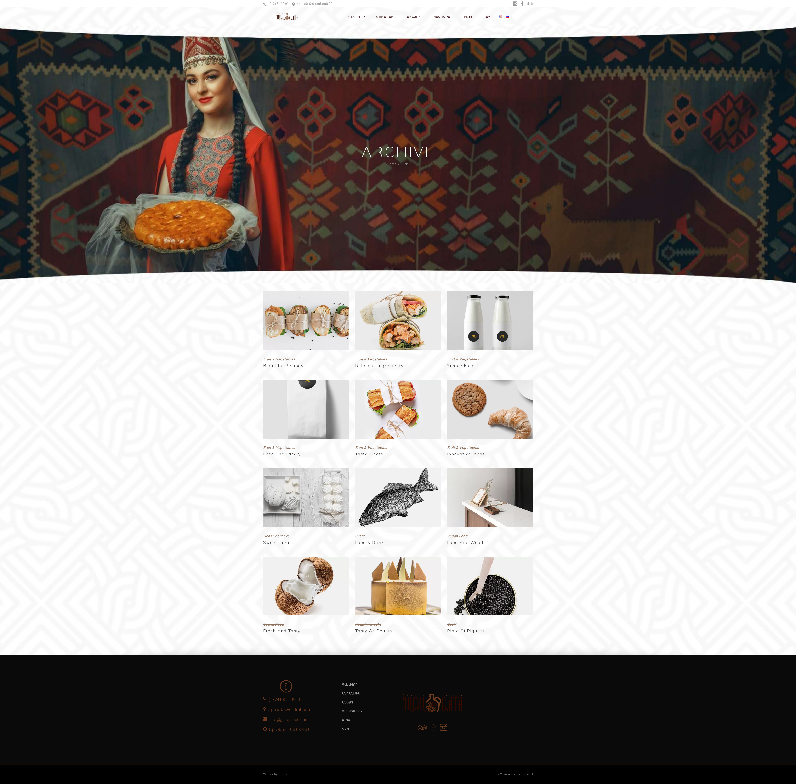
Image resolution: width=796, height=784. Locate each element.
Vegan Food (457, 536)
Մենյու (348, 702)
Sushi (359, 536)
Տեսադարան (352, 711)
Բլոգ (346, 720)
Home (391, 164)
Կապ (345, 729)
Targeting (284, 774)
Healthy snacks (276, 536)
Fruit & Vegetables (279, 359)
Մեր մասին (351, 693)
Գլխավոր (349, 684)
